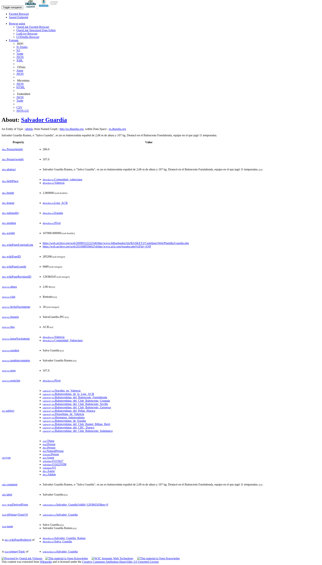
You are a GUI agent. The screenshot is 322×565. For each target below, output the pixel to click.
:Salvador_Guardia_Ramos (64, 538)
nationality (10, 213)
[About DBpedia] (31, 7)
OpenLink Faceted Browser (32, 26)
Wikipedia (46, 561)
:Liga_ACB (55, 202)
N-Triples (22, 47)
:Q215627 (53, 461)
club (8, 296)
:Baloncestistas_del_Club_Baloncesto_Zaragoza (77, 407)
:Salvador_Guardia (60, 514)
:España (53, 213)
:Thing (48, 440)
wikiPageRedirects (18, 539)
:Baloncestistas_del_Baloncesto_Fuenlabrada (75, 397)
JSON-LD (22, 110)
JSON (20, 57)
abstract (9, 169)
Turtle (19, 53)
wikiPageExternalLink (17, 244)
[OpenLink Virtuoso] (21, 558)
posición (11, 380)
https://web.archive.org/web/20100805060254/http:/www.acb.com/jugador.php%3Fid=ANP (97, 246)
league (8, 202)
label (7, 494)
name (7, 526)
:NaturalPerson (53, 451)
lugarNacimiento (16, 338)
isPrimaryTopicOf (15, 514)
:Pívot (52, 223)
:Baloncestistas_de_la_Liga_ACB (68, 394)
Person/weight (12, 159)
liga (8, 326)
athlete (29, 129)
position (9, 223)
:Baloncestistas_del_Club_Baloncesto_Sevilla (75, 404)
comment (9, 484)
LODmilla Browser (27, 37)
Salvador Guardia (44, 119)
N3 (18, 50)
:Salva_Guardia (57, 541)
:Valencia (53, 182)
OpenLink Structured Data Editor (36, 30)
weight (8, 233)
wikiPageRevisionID (16, 276)
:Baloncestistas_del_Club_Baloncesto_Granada (76, 400)
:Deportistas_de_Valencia (63, 414)
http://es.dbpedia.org (71, 129)
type (6, 457)
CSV (19, 107)
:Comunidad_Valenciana (63, 340)
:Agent (48, 457)
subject (8, 410)
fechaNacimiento (16, 306)
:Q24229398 (54, 464)
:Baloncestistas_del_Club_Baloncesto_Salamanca (78, 430)
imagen (10, 316)
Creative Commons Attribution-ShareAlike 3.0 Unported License (120, 561)
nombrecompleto (16, 360)
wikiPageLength (14, 266)
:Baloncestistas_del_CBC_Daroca (68, 427)
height (8, 192)
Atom (19, 70)
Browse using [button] (17, 23)
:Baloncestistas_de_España (64, 420)
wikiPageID (11, 256)
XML (19, 60)
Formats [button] (13, 40)
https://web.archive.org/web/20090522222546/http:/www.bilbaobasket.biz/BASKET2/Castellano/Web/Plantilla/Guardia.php (116, 243)
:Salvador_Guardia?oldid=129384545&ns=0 (75, 504)
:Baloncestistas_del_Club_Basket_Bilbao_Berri (76, 424)
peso (9, 370)
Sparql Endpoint (18, 17)
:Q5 (49, 467)
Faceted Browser (19, 13)
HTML (20, 87)
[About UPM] (49, 7)
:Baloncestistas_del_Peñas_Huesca (69, 410)
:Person (49, 444)
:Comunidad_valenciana (62, 179)
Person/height (12, 149)
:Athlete (49, 474)
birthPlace (10, 181)
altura (9, 286)
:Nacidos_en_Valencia (61, 390)
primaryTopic (15, 551)
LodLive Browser (26, 33)
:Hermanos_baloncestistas (64, 417)
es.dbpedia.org (117, 129)
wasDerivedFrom (15, 504)
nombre (10, 350)
